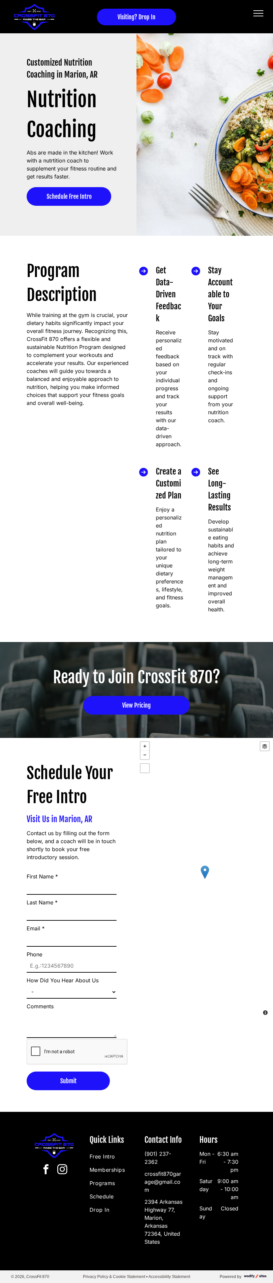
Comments (40, 1006)
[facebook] (46, 1170)
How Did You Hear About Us (63, 980)
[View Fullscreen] (144, 768)
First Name (42, 876)
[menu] (258, 13)
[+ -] (204, 879)
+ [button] (144, 746)
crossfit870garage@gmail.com (162, 1181)
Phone (34, 954)
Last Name (42, 902)
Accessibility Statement (169, 1276)
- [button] (144, 755)
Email (36, 928)
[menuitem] (113, 1156)
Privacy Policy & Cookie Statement (114, 1276)
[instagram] (62, 1170)
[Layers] (264, 746)
